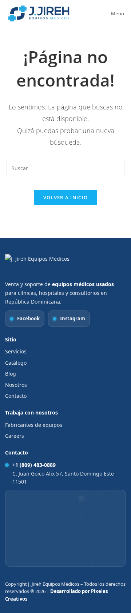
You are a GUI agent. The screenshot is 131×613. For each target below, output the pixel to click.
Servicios (16, 351)
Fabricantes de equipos (33, 424)
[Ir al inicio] (43, 265)
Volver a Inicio (65, 197)
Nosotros (16, 384)
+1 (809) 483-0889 (34, 464)
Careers (14, 435)
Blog (10, 373)
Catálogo (16, 362)
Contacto (16, 395)
